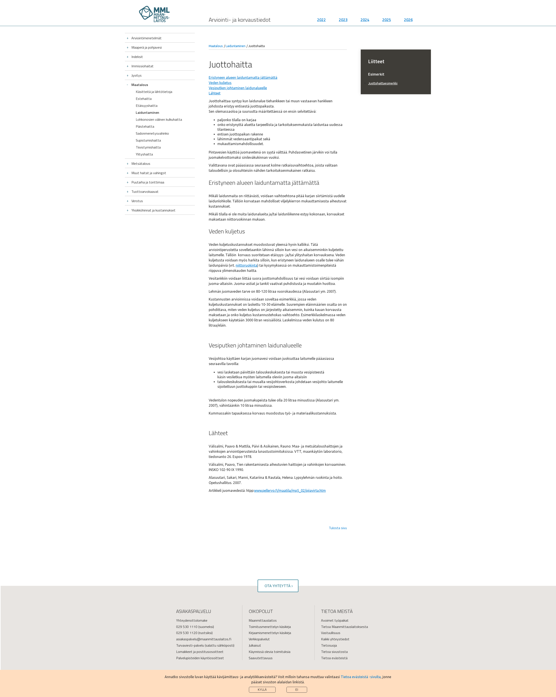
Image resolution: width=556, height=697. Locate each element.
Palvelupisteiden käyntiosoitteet (200, 658)
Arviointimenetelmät (146, 38)
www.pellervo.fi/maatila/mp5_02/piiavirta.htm (290, 490)
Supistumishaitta (148, 140)
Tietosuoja (329, 645)
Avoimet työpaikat (335, 620)
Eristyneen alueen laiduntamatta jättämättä (243, 77)
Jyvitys (136, 75)
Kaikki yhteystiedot (335, 639)
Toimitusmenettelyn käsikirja (270, 626)
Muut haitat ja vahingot (148, 172)
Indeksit (137, 56)
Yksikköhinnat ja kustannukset (153, 210)
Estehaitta (144, 98)
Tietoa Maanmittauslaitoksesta (344, 626)
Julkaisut (255, 645)
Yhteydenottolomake (191, 620)
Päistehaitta (145, 126)
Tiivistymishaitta (148, 147)
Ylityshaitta (144, 154)
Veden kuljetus (220, 83)
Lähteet (214, 93)
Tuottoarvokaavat (145, 191)
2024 (365, 20)
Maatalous (139, 84)
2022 (321, 20)
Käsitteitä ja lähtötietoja (154, 91)
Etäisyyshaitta (146, 105)
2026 (408, 20)
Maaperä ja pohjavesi (146, 47)
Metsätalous (140, 163)
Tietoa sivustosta (334, 651)
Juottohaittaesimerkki (382, 83)
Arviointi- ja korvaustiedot (240, 19)
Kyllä (262, 689)
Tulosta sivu (338, 527)
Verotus (137, 200)
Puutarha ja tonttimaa (147, 182)
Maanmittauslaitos (263, 620)
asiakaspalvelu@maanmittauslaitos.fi (203, 639)
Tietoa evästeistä (334, 658)
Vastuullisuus (330, 632)
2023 (343, 20)
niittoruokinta (246, 265)
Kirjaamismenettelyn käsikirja (270, 632)
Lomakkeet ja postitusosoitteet (199, 651)
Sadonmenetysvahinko (152, 133)
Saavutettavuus (261, 658)
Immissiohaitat (142, 66)
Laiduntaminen (147, 112)
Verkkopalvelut (259, 639)
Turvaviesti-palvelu (190, 645)
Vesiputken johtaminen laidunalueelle (238, 88)
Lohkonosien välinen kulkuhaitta (159, 119)
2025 (386, 20)
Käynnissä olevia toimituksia (269, 651)
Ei (296, 689)
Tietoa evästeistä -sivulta (361, 677)
